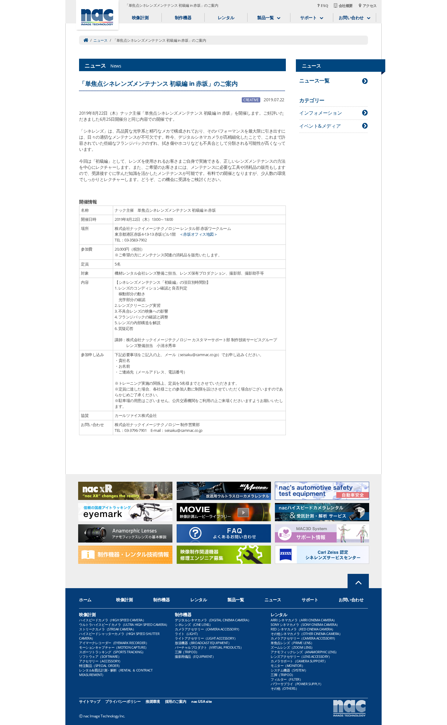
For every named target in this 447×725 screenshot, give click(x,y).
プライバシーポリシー (122, 701)
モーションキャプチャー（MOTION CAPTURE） (113, 647)
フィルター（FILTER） (287, 679)
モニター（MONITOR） (288, 665)
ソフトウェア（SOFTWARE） (100, 656)
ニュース (100, 40)
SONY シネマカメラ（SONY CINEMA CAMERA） (305, 624)
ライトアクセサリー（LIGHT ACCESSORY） (206, 638)
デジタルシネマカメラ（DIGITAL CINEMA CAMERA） (213, 620)
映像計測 (140, 17)
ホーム (85, 599)
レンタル (226, 17)
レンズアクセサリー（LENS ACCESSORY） (301, 656)
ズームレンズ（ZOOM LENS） (292, 647)
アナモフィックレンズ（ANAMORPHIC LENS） (304, 652)
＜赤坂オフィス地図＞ (198, 234)
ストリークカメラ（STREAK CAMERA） (107, 629)
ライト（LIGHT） (187, 633)
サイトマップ (89, 701)
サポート (310, 599)
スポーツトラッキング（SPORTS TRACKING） (112, 652)
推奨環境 (153, 701)
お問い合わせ (351, 599)
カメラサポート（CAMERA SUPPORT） (299, 661)
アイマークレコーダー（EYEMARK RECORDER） (114, 642)
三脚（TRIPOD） (187, 652)
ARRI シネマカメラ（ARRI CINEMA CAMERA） (304, 620)
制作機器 (183, 17)
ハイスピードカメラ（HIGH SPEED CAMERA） (112, 620)
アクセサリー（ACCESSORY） (100, 661)
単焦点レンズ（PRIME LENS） (292, 642)
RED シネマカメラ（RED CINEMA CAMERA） (303, 629)
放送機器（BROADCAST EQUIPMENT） (203, 642)
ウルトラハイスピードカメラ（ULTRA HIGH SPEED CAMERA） (124, 624)
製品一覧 (235, 599)
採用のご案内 (175, 701)
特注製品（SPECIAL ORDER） (100, 665)
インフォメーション (320, 112)
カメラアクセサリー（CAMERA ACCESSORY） (208, 629)
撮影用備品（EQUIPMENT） (195, 656)
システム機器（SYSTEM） (289, 670)
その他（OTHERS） (285, 688)
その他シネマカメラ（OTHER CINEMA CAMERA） (306, 633)
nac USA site (201, 701)
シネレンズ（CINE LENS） (193, 624)
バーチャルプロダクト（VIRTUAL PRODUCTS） (209, 647)
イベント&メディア (320, 126)
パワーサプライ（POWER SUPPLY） (297, 684)
